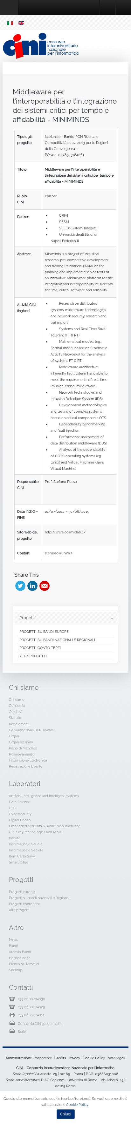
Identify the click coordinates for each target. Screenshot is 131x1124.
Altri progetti (19, 910)
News (13, 939)
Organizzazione (21, 742)
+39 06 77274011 (31, 1014)
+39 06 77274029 (31, 1007)
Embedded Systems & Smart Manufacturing (44, 826)
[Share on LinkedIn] (32, 586)
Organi (14, 736)
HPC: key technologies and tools (35, 832)
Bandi (13, 946)
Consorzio (17, 705)
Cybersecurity (20, 814)
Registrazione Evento (26, 766)
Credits (60, 1058)
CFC (12, 808)
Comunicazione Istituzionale (31, 730)
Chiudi (65, 1114)
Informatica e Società (26, 850)
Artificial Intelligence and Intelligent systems (44, 796)
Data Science (19, 802)
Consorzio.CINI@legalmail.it (40, 1023)
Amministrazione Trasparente (29, 1058)
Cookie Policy (94, 1058)
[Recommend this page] (44, 586)
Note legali (116, 1058)
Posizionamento (21, 754)
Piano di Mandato (23, 748)
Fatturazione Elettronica (28, 760)
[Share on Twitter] (20, 586)
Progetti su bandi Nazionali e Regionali (39, 898)
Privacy (74, 1058)
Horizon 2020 (20, 958)
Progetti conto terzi (24, 904)
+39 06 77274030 (31, 999)
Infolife (14, 838)
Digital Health (20, 820)
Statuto (15, 717)
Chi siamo (16, 699)
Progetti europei (22, 892)
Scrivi (22, 1031)
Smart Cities (18, 862)
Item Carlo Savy (22, 856)
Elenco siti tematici (24, 964)
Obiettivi (15, 711)
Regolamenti (19, 724)
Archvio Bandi (20, 952)
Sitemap (15, 970)
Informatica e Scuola (26, 844)
